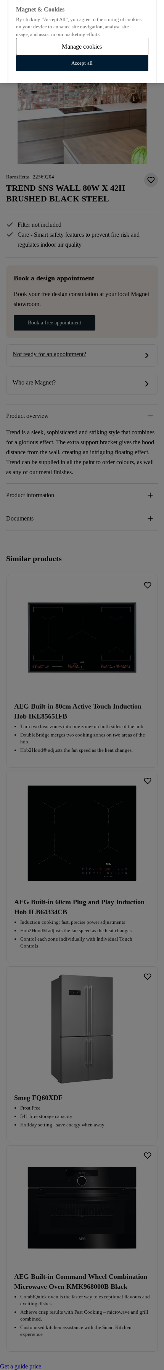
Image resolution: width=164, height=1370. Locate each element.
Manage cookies (82, 46)
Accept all (82, 63)
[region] (82, 41)
